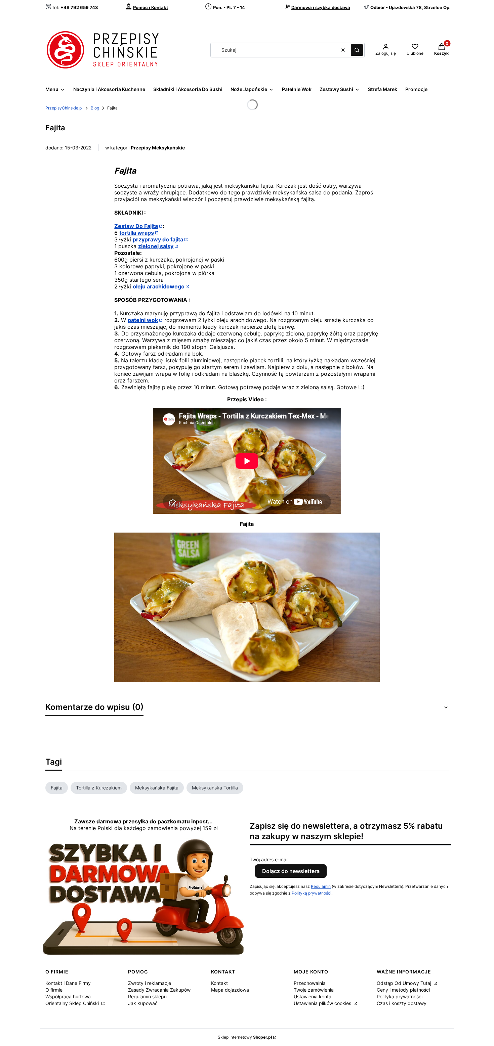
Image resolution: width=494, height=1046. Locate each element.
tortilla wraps (136, 232)
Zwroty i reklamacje (149, 983)
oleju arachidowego (158, 286)
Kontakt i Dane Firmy (68, 983)
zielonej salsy (155, 246)
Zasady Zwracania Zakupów (159, 990)
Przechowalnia (310, 983)
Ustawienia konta (312, 996)
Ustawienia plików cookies (323, 1003)
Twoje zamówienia (314, 990)
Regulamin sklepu (147, 996)
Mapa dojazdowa (230, 990)
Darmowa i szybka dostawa (320, 7)
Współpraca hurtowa (68, 996)
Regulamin (321, 886)
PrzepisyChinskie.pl (64, 107)
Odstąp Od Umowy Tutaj (405, 983)
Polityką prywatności (311, 893)
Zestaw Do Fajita (136, 226)
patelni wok (143, 320)
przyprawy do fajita (158, 239)
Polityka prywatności (399, 996)
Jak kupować (143, 1003)
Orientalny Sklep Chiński (72, 1003)
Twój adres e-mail (269, 859)
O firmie (54, 990)
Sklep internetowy (245, 1037)
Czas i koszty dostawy (401, 1003)
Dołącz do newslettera (291, 871)
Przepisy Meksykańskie (158, 147)
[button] (357, 50)
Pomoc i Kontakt (150, 7)
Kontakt (219, 983)
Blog (95, 107)
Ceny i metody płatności (403, 990)
